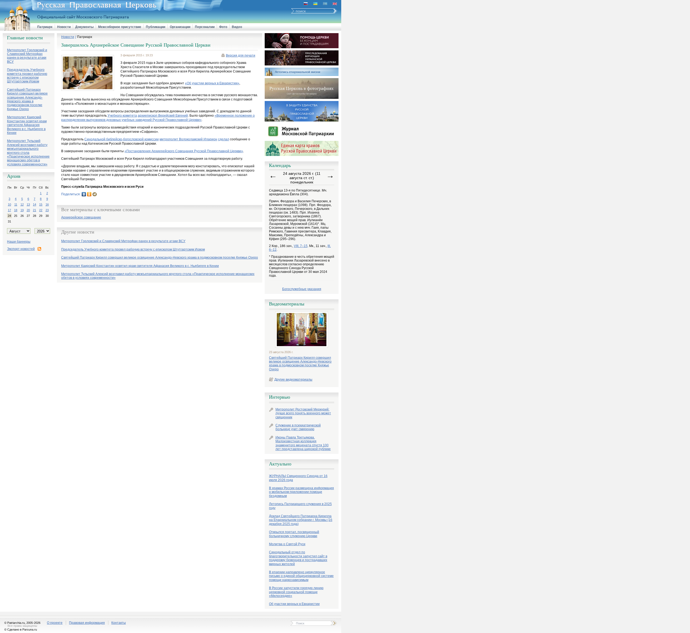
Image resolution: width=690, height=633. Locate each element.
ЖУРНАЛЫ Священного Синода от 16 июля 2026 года (298, 478)
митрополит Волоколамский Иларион (188, 139)
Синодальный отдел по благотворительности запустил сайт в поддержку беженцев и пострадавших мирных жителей (298, 558)
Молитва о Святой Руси (287, 544)
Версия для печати (240, 55)
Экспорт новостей (21, 249)
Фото (223, 27)
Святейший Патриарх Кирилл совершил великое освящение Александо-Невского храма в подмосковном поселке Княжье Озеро (300, 363)
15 (40, 204)
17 (9, 210)
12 (22, 204)
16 (47, 204)
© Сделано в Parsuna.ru (20, 629)
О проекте (55, 623)
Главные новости (25, 37)
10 (9, 204)
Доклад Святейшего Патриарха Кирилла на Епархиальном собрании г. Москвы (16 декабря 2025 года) (300, 520)
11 (15, 204)
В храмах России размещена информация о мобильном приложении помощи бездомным (301, 492)
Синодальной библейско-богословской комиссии (121, 139)
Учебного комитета (122, 115)
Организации (180, 27)
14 (34, 204)
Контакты (118, 623)
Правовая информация (87, 623)
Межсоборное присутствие (119, 27)
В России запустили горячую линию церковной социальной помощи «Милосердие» (296, 592)
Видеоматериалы (286, 304)
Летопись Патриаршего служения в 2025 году (300, 506)
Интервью (279, 397)
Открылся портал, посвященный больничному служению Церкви (294, 534)
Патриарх (45, 27)
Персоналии (205, 27)
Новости (64, 27)
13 (28, 204)
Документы (84, 27)
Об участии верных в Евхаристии (294, 604)
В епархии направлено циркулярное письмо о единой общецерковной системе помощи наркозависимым (301, 576)
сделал (223, 139)
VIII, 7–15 (301, 246)
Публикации (155, 27)
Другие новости (77, 232)
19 (22, 210)
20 (28, 210)
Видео (237, 27)
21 (34, 210)
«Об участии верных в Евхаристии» (212, 83)
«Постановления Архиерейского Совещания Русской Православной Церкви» (184, 151)
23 (47, 210)
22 (40, 210)
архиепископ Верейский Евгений (163, 115)
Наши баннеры (18, 242)
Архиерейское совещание (81, 217)
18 (15, 210)
